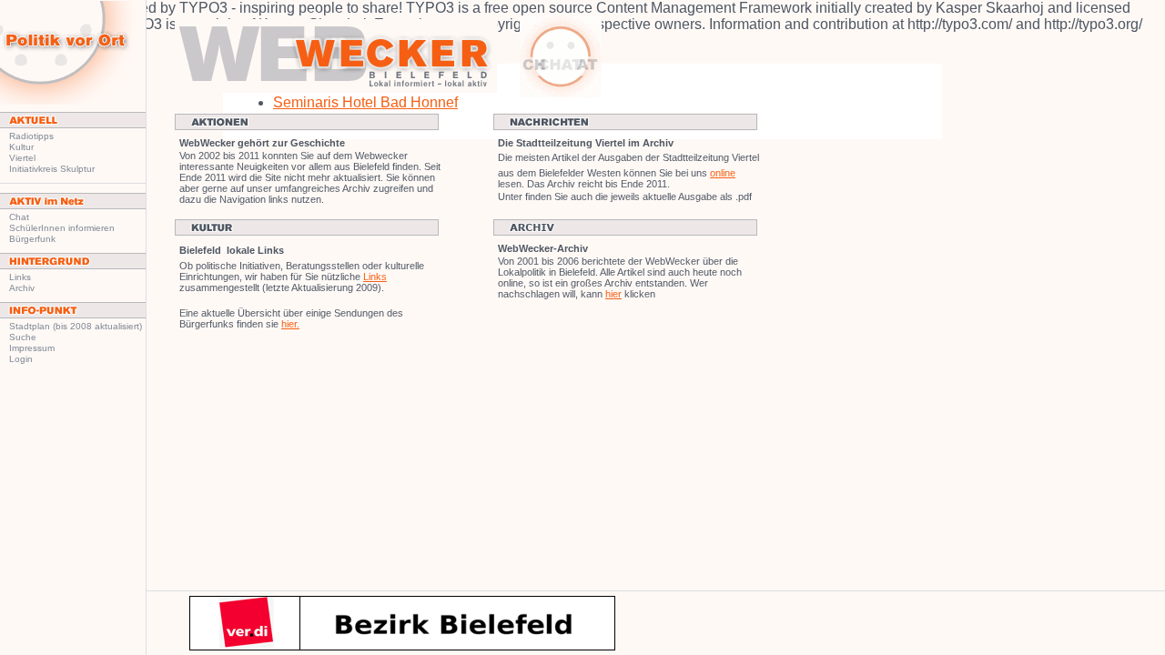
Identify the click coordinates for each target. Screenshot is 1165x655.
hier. (290, 323)
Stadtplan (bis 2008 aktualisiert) (75, 326)
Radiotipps (31, 136)
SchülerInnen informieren (62, 228)
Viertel (22, 158)
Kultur (21, 147)
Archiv (22, 288)
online (722, 172)
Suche (22, 337)
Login (21, 359)
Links (20, 277)
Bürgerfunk (32, 239)
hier (613, 293)
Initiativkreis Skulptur (52, 169)
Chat (19, 217)
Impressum (32, 348)
